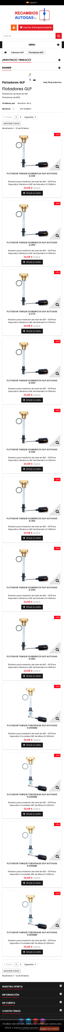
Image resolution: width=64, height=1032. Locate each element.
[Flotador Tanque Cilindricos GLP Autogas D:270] (32, 290)
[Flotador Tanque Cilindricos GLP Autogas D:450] (32, 634)
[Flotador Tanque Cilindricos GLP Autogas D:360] (32, 496)
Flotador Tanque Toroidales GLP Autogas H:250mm (32, 933)
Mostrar (6, 108)
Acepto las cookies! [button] (49, 1028)
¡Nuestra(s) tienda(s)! (16, 60)
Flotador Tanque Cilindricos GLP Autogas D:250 (32, 243)
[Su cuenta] (14, 28)
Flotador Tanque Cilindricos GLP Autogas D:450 (32, 657)
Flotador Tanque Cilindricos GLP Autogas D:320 (32, 450)
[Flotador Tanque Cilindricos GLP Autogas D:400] (32, 565)
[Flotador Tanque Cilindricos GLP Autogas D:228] (32, 152)
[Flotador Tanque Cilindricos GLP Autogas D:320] (32, 427)
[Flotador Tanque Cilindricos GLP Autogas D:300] (32, 358)
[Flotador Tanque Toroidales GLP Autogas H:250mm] (32, 910)
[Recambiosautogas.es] (32, 14)
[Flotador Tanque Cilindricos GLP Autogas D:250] (32, 221)
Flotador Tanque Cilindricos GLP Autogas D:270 (32, 312)
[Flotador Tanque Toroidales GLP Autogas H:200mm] (32, 703)
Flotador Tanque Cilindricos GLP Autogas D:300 (32, 381)
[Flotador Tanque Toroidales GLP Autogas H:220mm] (32, 772)
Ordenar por (8, 103)
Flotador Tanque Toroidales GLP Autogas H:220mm (32, 795)
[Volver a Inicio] (5, 52)
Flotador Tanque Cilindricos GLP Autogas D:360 (32, 519)
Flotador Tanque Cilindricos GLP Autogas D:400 (32, 588)
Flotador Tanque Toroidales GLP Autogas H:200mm (32, 726)
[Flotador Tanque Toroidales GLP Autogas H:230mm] (32, 841)
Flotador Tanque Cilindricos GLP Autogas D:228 (32, 174)
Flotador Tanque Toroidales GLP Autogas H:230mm (32, 864)
